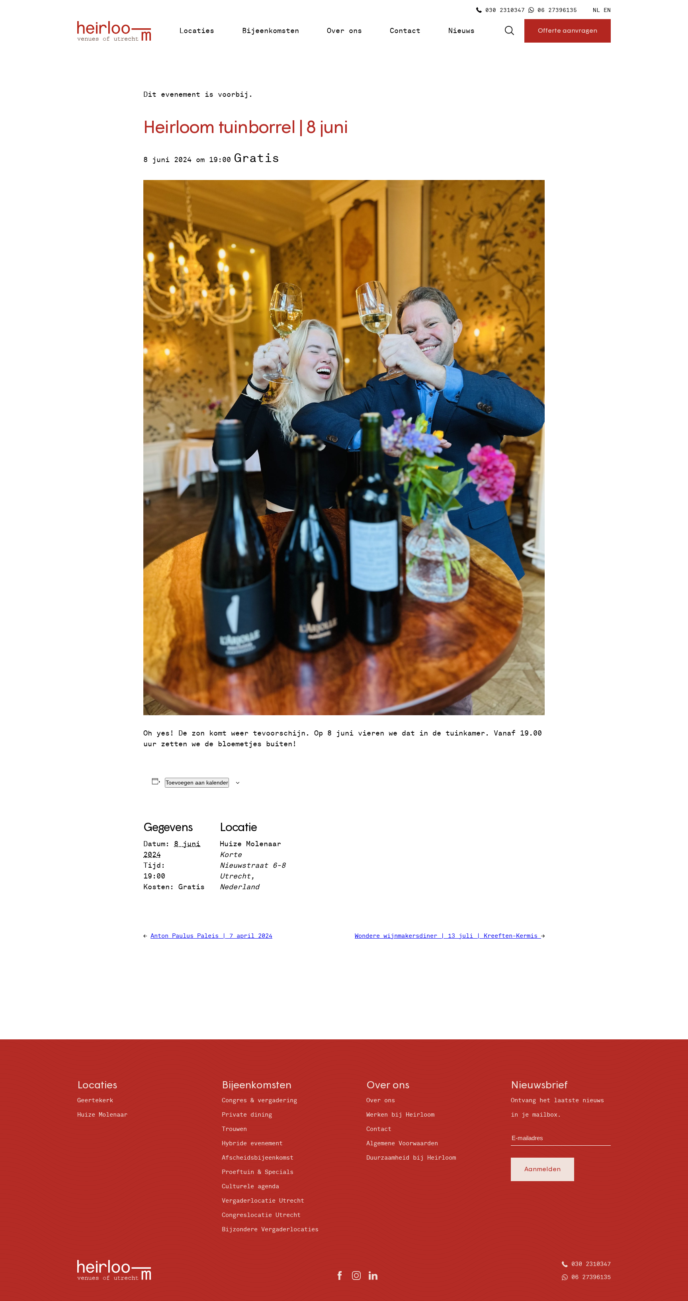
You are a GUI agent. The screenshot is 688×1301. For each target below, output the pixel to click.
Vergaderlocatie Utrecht (263, 1201)
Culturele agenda (250, 1186)
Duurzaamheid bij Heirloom (411, 1158)
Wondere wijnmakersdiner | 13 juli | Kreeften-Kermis (448, 936)
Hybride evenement (252, 1143)
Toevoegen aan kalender (197, 782)
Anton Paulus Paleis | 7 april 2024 (211, 936)
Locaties (196, 30)
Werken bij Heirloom (400, 1115)
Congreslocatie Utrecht (261, 1215)
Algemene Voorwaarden (402, 1143)
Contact (405, 30)
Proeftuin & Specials (257, 1172)
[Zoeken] (509, 31)
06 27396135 (557, 10)
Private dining (247, 1115)
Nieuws (461, 30)
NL (596, 10)
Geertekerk (95, 1100)
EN (607, 10)
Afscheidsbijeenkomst (257, 1158)
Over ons (344, 30)
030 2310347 (505, 10)
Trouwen (234, 1129)
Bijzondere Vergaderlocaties (270, 1229)
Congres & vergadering (259, 1100)
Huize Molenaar (102, 1115)
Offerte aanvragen (567, 30)
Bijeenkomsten (270, 30)
